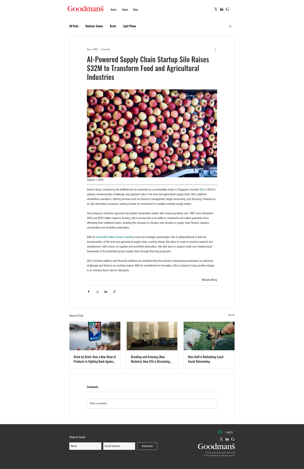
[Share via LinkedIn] (105, 291)
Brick (113, 26)
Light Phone (129, 26)
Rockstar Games (94, 26)
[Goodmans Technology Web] (233, 439)
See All (232, 315)
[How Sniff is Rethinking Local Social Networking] (209, 336)
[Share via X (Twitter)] (97, 291)
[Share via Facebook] (88, 291)
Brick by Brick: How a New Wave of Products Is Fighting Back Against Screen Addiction (95, 359)
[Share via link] (114, 291)
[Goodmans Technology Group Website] (227, 9)
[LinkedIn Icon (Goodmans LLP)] (221, 9)
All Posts (73, 26)
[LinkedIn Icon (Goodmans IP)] (227, 439)
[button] (230, 26)
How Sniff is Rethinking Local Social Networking (205, 359)
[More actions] (215, 49)
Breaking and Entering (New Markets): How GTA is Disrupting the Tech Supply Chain (150, 359)
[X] (216, 9)
